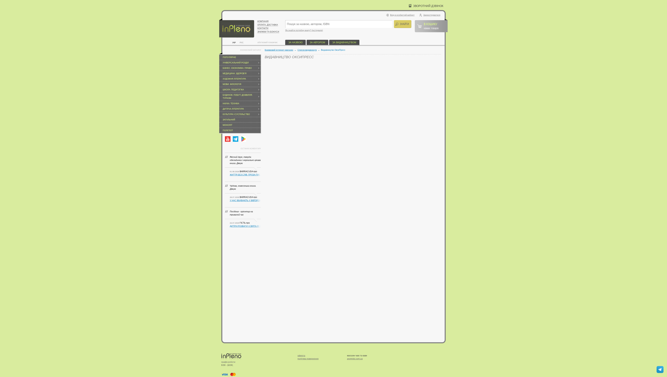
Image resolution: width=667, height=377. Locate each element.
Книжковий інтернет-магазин (279, 50)
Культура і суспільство (236, 114)
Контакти (262, 28)
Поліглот (228, 130)
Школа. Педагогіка (233, 89)
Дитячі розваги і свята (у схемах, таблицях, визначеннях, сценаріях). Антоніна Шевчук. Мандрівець (245, 226)
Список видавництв (307, 50)
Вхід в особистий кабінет (402, 15)
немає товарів (431, 26)
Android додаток (243, 139)
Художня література (234, 79)
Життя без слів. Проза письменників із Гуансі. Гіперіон (245, 175)
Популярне (229, 57)
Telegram (235, 139)
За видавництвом (344, 42)
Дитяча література (233, 109)
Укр (234, 43)
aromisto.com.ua (355, 359)
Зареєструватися (431, 15)
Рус (242, 43)
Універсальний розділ (236, 63)
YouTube (227, 139)
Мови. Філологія (232, 84)
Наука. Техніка (231, 103)
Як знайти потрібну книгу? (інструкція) (304, 30)
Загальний (229, 119)
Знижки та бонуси (268, 32)
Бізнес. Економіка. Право (237, 68)
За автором (317, 42)
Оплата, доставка (267, 25)
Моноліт (227, 125)
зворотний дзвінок (428, 6)
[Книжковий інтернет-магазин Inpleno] (236, 28)
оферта (301, 355)
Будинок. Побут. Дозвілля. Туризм (238, 96)
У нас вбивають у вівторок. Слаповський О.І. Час (245, 200)
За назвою (295, 42)
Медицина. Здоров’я (234, 73)
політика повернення (308, 359)
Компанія (263, 21)
